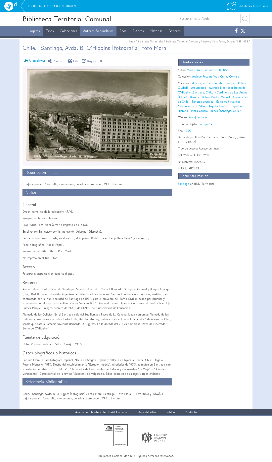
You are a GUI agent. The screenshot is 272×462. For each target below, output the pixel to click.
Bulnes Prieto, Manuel (216, 97)
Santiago (183, 184)
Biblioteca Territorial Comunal (67, 18)
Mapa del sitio (146, 412)
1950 (188, 131)
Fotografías (235, 106)
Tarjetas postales (202, 101)
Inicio (132, 41)
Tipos (50, 31)
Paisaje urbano (198, 117)
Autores (138, 31)
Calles (201, 106)
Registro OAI (95, 61)
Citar (76, 61)
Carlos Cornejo (229, 76)
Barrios (194, 97)
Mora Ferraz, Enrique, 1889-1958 (230, 41)
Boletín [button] (170, 412)
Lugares (34, 31)
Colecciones (68, 31)
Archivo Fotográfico (204, 76)
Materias (156, 31)
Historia (183, 111)
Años (122, 31)
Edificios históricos (228, 101)
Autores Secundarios (98, 31)
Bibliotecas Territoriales (150, 41)
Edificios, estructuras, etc (207, 83)
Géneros (174, 31)
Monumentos (186, 106)
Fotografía (205, 124)
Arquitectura (216, 106)
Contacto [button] (191, 412)
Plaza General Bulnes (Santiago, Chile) (216, 111)
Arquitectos (198, 87)
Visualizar (37, 60)
